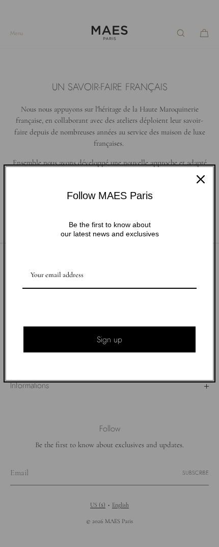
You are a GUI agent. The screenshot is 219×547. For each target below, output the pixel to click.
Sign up (109, 339)
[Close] (200, 179)
